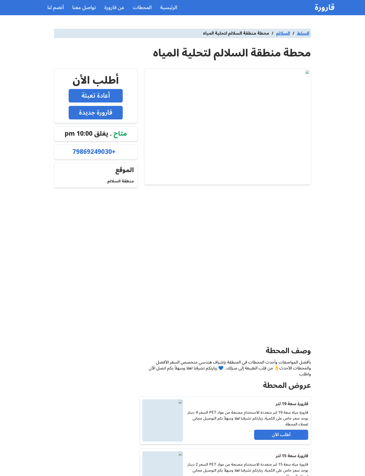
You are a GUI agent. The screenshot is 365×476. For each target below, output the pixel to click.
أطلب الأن (281, 434)
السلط (303, 33)
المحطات (142, 7)
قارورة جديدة (95, 112)
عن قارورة (114, 7)
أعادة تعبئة (96, 95)
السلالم (283, 33)
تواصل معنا (84, 7)
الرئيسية (168, 7)
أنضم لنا (55, 7)
